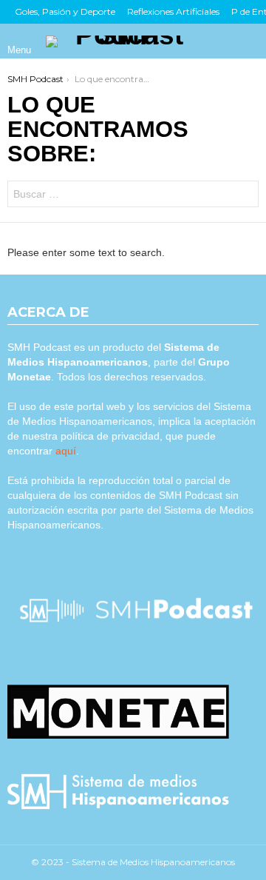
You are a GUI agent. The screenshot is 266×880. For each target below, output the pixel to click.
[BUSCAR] (250, 41)
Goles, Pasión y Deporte (65, 11)
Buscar (244, 196)
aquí (65, 451)
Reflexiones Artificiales (173, 11)
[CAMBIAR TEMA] (224, 41)
